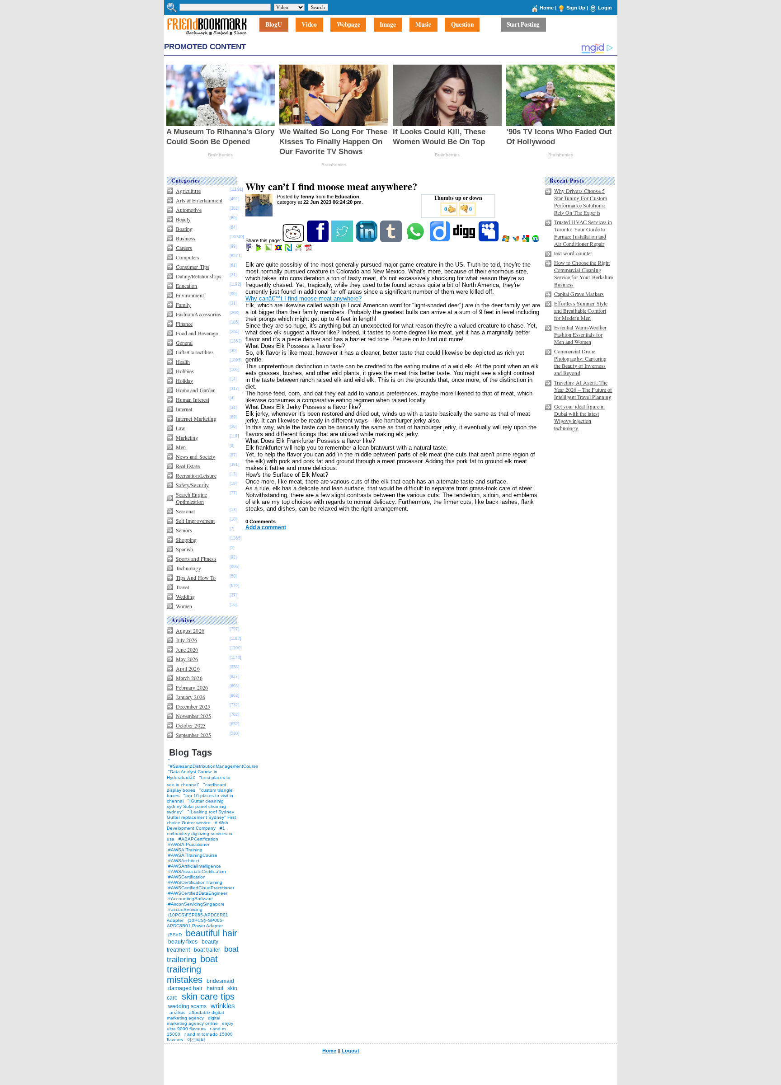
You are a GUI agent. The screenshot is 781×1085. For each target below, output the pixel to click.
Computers (188, 257)
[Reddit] (294, 240)
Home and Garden (196, 390)
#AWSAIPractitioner (188, 844)
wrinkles (223, 1006)
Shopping (186, 539)
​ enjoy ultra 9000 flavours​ (200, 1026)
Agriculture (188, 190)
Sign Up (575, 7)
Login (605, 7)
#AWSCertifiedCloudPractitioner (201, 887)
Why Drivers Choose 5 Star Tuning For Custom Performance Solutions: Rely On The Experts (580, 201)
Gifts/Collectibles (195, 352)
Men (181, 447)
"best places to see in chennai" (199, 781)
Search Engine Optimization (191, 498)
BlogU (273, 24)
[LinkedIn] (367, 240)
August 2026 (190, 630)
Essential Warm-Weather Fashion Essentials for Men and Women (580, 334)
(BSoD (175, 934)
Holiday (184, 380)
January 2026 (190, 696)
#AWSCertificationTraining (195, 882)
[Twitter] (342, 240)
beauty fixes (183, 942)
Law (180, 428)
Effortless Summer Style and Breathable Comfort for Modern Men (581, 310)
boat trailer (207, 950)
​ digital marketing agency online (193, 1020)
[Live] (506, 240)
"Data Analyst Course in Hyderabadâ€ (192, 774)
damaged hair (185, 988)
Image (388, 24)
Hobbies (185, 371)
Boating (184, 228)
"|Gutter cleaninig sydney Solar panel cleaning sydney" (196, 806)
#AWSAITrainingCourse (192, 855)
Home (547, 7)
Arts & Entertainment (199, 200)
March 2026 (189, 677)
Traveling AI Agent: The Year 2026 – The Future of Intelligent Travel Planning (583, 389)
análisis (176, 1012)
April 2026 (188, 668)
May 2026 (187, 658)
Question (462, 24)
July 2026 (187, 639)
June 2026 (187, 649)
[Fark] (249, 249)
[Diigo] (440, 240)
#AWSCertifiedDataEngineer (197, 893)
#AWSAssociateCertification (197, 871)
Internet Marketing (196, 418)
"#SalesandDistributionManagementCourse (213, 766)
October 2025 (191, 725)
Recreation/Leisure (196, 475)
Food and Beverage (197, 333)
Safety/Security (192, 484)
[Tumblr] (391, 240)
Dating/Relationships (198, 276)
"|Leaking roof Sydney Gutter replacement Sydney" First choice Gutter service (201, 817)
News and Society (196, 456)
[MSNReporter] (516, 240)
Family (183, 304)
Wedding (185, 596)
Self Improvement (195, 520)
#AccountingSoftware (190, 898)
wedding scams (187, 1006)
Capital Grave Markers (579, 293)
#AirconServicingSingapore (196, 904)
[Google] (526, 240)
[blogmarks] (259, 249)
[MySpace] (489, 240)
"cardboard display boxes (196, 787)
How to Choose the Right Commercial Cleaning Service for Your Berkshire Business (583, 273)
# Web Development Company (197, 825)
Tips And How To (196, 577)
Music (423, 24)
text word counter (573, 253)
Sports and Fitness (196, 558)
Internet (184, 409)
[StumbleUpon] (536, 240)
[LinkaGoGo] (279, 249)
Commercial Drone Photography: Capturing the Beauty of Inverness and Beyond (580, 362)
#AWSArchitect (183, 860)
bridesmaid (220, 981)
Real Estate (188, 466)
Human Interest (193, 399)
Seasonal (185, 511)
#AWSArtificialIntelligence (194, 866)
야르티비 (196, 1039)
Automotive (189, 209)
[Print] (299, 249)
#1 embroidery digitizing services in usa (199, 833)
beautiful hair (211, 933)
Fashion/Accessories (198, 314)
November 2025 (194, 715)
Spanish (184, 549)
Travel (182, 587)
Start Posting (523, 24)
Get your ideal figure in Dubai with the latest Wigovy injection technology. (579, 417)
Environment (190, 295)
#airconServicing (185, 909)
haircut (215, 988)
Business (186, 238)
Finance (184, 323)
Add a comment (265, 527)
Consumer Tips (193, 266)
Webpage (348, 24)
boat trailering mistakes (192, 969)
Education (187, 285)
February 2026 (192, 687)
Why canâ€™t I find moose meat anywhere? (303, 298)
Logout (350, 1050)
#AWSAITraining (185, 849)
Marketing (187, 437)
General (184, 342)
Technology (188, 568)
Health (183, 361)
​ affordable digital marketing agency (195, 1015)
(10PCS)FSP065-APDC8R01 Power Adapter (195, 923)
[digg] (464, 240)
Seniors (184, 530)
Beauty (183, 219)
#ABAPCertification (198, 838)
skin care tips (208, 996)
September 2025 (194, 734)
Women (184, 606)
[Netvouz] (289, 249)
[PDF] (309, 249)
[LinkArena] (269, 249)
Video (309, 24)
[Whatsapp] (416, 240)
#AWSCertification (187, 876)
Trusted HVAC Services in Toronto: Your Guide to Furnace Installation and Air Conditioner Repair (583, 232)
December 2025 (193, 706)
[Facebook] (318, 240)
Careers (184, 247)
